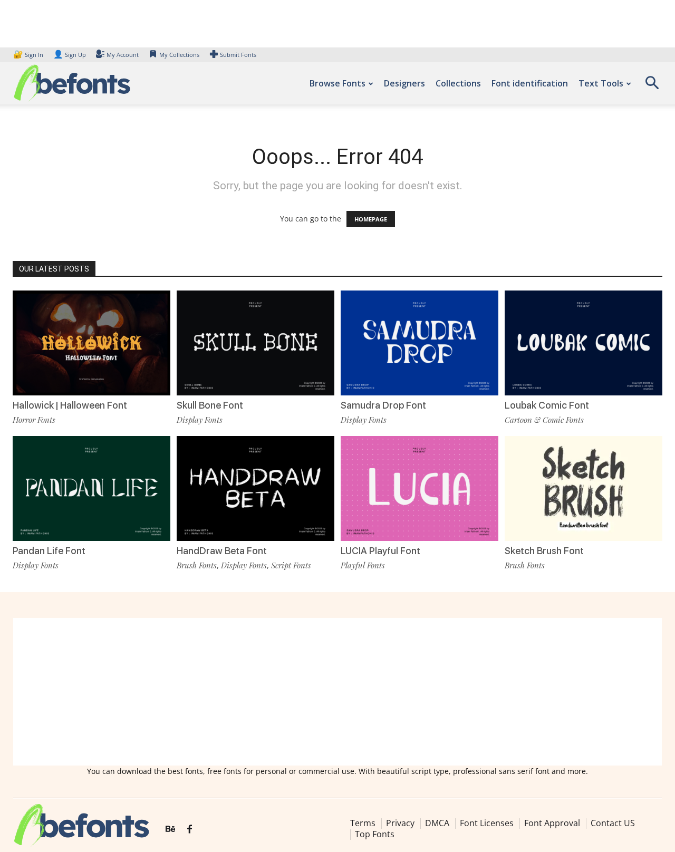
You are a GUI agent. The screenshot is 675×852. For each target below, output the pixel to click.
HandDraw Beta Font (222, 550)
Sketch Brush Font (544, 550)
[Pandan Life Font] (91, 488)
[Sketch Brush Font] (583, 488)
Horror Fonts (34, 419)
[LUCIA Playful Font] (419, 488)
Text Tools (600, 83)
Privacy (400, 823)
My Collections (179, 55)
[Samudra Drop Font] (419, 343)
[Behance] (170, 829)
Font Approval (552, 823)
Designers (404, 83)
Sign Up (69, 55)
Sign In (29, 55)
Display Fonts (200, 419)
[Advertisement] (337, 692)
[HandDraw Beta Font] (255, 488)
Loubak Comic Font (547, 405)
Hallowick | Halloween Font (70, 405)
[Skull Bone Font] (255, 343)
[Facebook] (189, 829)
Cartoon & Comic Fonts (544, 419)
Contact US (613, 823)
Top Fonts (374, 834)
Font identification (529, 83)
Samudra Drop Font (383, 405)
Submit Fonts (238, 55)
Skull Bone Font (210, 405)
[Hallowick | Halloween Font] (91, 343)
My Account (123, 55)
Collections (458, 83)
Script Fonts (291, 565)
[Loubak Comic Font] (583, 343)
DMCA (437, 823)
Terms (362, 823)
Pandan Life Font (49, 550)
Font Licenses (487, 823)
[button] (651, 86)
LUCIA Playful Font (380, 550)
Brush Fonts (197, 565)
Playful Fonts (363, 565)
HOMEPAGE (370, 219)
